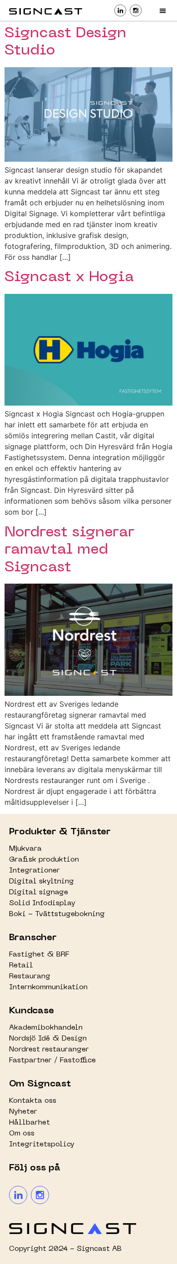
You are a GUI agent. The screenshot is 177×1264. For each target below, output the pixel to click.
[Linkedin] (18, 1195)
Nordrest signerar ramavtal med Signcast (69, 550)
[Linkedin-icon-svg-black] (120, 10)
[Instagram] (40, 1195)
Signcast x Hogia (69, 277)
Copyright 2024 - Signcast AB (65, 1249)
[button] (163, 10)
